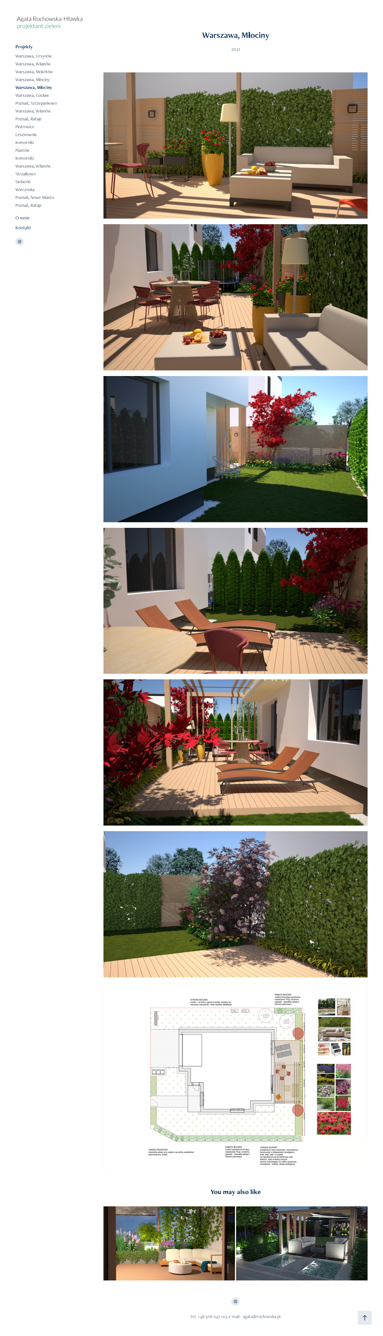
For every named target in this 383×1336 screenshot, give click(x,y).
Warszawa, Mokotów (34, 72)
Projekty (24, 46)
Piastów (22, 150)
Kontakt (23, 227)
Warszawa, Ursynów (33, 56)
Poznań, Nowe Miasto (34, 197)
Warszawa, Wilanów (33, 64)
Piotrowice (24, 127)
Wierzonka (24, 190)
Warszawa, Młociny (32, 80)
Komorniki (24, 142)
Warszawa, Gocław (32, 95)
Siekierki (22, 182)
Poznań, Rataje (28, 119)
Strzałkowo (25, 174)
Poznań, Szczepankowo (36, 103)
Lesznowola (25, 135)
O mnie (22, 218)
